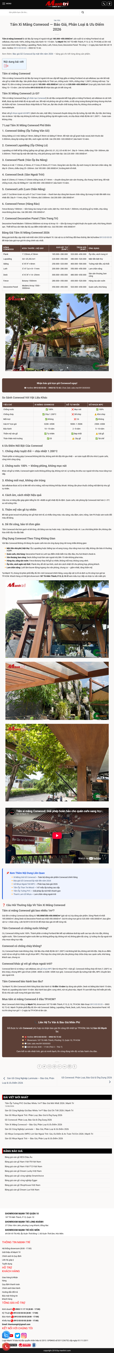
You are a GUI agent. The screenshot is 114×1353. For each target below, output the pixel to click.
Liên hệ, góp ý (8, 1260)
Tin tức (57, 20)
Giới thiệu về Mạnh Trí (11, 1252)
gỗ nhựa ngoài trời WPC (20, 113)
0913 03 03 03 (20, 48)
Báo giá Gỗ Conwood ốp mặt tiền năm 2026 (33, 54)
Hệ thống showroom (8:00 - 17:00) (17, 1248)
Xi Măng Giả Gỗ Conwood (24, 877)
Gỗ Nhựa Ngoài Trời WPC (24, 884)
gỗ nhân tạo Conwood (36, 98)
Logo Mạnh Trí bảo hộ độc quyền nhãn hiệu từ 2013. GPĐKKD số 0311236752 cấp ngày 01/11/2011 (45, 1340)
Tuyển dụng (7, 1264)
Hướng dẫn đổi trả (10, 1292)
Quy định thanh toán (11, 1284)
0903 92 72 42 (55, 388)
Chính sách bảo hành (11, 1288)
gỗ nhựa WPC (46, 969)
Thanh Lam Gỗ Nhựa (22, 894)
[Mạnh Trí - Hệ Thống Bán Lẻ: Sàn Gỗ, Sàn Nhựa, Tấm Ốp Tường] (57, 4)
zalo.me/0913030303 (80, 388)
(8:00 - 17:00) (27, 1309)
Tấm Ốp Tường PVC (22, 891)
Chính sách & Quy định (11, 1256)
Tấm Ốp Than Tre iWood (23, 887)
